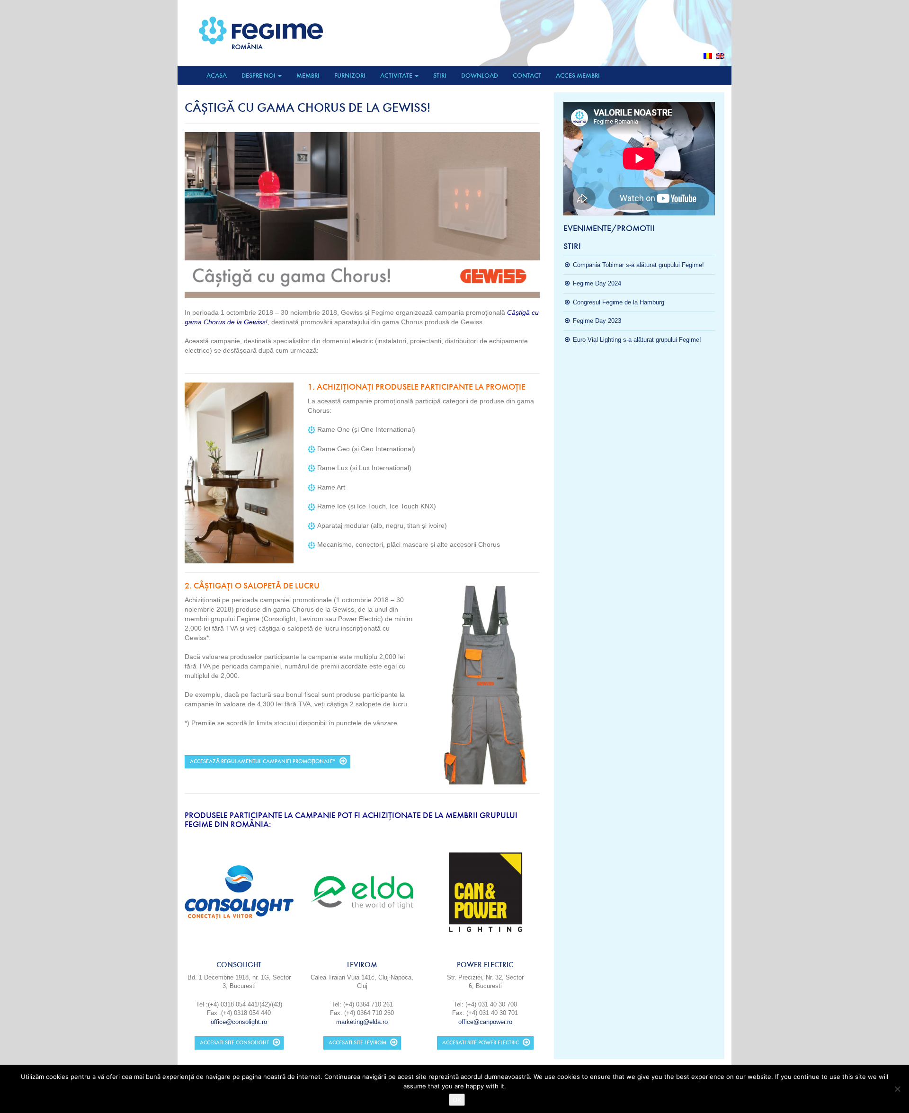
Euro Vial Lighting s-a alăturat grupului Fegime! (637, 339)
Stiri (439, 75)
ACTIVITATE (397, 75)
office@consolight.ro (239, 1021)
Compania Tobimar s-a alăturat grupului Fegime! (638, 264)
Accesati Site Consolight (234, 1042)
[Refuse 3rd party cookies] (897, 1089)
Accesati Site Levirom (357, 1042)
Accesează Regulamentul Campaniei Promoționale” (263, 761)
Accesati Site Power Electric (480, 1042)
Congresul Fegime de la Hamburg (618, 302)
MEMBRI (308, 75)
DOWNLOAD (479, 75)
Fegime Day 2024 (597, 283)
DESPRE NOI (259, 75)
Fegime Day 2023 (597, 320)
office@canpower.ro (485, 1021)
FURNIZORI (349, 75)
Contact (527, 75)
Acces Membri (578, 75)
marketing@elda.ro (362, 1021)
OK (457, 1100)
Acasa (216, 75)
